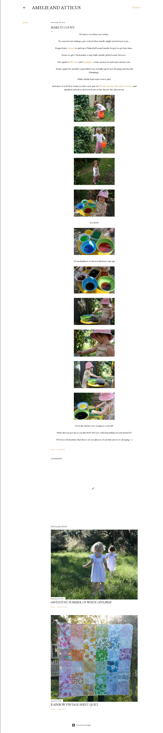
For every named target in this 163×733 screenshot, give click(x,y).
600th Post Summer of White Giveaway (81, 602)
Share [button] (25, 22)
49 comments (62, 607)
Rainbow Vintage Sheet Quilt (74, 704)
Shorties (74, 62)
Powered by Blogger (83, 725)
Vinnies (71, 48)
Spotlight (87, 62)
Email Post (61, 449)
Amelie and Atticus (56, 8)
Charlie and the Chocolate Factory (115, 86)
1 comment (61, 709)
